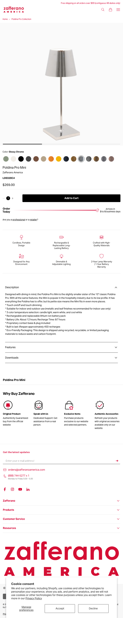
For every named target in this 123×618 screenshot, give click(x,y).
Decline (93, 608)
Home (5, 19)
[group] (46, 414)
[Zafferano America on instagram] (12, 489)
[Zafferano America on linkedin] (28, 489)
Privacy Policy (33, 598)
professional (18, 219)
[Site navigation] (118, 10)
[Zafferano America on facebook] (5, 489)
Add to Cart (71, 198)
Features (10, 347)
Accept (60, 608)
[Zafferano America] (15, 9)
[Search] (103, 10)
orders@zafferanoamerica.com (26, 469)
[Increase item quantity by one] (12, 198)
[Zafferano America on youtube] (20, 489)
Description (12, 287)
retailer (33, 219)
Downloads (11, 357)
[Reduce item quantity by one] (4, 198)
